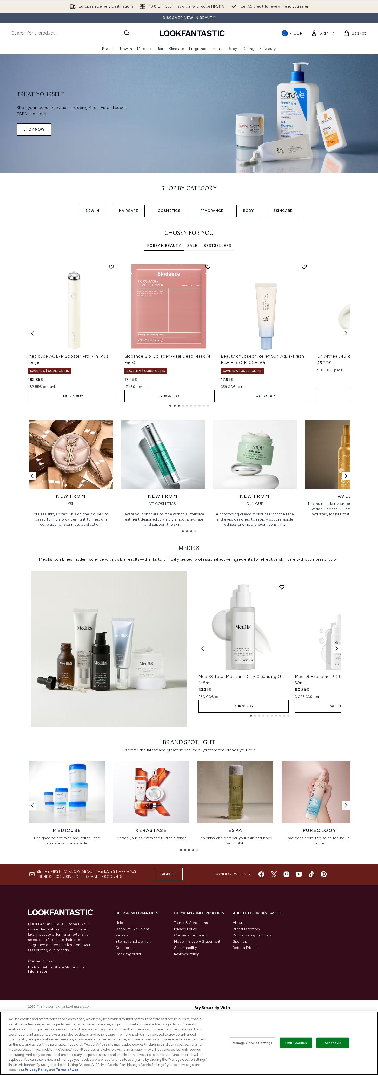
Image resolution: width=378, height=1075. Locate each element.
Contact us (125, 948)
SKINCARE (282, 211)
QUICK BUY (73, 396)
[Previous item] (32, 333)
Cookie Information (191, 935)
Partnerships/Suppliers (252, 935)
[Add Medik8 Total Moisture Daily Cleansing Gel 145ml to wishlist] (282, 587)
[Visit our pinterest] (323, 874)
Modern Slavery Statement (197, 941)
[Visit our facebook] (261, 874)
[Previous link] (32, 476)
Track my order (128, 954)
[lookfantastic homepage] (192, 33)
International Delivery (133, 941)
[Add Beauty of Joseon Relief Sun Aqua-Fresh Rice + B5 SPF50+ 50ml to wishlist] (304, 267)
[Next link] (346, 476)
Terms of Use (67, 1070)
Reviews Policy (186, 954)
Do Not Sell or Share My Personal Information (56, 969)
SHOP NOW (34, 129)
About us (241, 923)
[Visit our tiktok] (311, 874)
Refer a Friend (245, 948)
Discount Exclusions (132, 929)
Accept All (332, 1043)
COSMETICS (169, 211)
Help (119, 923)
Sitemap (240, 941)
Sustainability (185, 948)
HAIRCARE (128, 211)
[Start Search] (127, 33)
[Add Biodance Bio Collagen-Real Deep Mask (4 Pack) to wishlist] (208, 267)
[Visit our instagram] (286, 874)
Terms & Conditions (191, 923)
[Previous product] (202, 649)
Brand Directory (246, 929)
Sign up (168, 874)
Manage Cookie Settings (252, 1043)
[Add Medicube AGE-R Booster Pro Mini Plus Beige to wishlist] (111, 267)
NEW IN (92, 211)
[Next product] (337, 649)
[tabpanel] (189, 333)
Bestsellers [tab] (217, 245)
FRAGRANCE (211, 211)
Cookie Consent (42, 961)
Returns (121, 935)
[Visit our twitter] (274, 874)
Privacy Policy (185, 929)
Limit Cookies (296, 1043)
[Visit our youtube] (299, 874)
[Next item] (346, 333)
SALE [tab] (192, 245)
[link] (323, 33)
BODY (248, 211)
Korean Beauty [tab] (164, 245)
